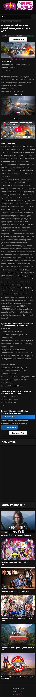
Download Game (11, 427)
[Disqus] (18, 473)
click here (11, 89)
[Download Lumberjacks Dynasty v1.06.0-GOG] (18, 635)
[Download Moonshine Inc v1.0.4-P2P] (18, 578)
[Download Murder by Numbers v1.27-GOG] (18, 549)
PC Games (4, 532)
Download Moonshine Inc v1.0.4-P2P (16, 591)
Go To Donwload (18, 59)
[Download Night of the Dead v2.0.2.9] (18, 522)
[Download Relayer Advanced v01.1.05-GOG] (18, 606)
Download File (18, 39)
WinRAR (15, 399)
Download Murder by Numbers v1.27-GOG (16, 563)
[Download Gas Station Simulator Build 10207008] (18, 664)
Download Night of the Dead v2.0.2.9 (16, 535)
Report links (29, 36)
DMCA (22, 689)
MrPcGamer (19, 694)
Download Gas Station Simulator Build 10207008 (17, 678)
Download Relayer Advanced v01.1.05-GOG (16, 619)
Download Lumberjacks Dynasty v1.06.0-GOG (18, 649)
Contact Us (15, 689)
